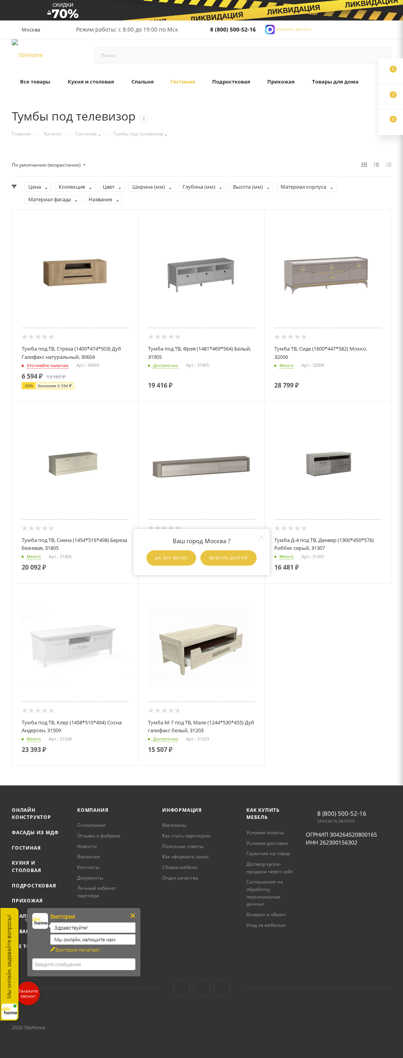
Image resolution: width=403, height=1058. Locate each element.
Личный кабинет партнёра (96, 892)
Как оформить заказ (185, 856)
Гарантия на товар (268, 853)
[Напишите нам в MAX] (270, 29)
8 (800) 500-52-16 (233, 29)
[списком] (376, 164)
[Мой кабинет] (387, 31)
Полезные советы (182, 846)
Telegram (201, 988)
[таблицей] (388, 164)
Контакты (88, 867)
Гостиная (26, 848)
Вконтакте (181, 988)
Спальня (24, 916)
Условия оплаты (265, 832)
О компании (91, 825)
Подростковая (34, 885)
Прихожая (27, 900)
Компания (92, 810)
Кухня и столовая (26, 866)
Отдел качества (180, 877)
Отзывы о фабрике (98, 835)
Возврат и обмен (266, 914)
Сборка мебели (180, 867)
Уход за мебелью (266, 925)
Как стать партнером (186, 835)
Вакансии (88, 856)
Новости (87, 846)
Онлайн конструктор (31, 814)
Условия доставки (267, 843)
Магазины (174, 825)
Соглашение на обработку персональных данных (264, 892)
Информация (182, 810)
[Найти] (381, 55)
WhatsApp (221, 988)
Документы (90, 877)
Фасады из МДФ (35, 832)
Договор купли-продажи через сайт (269, 868)
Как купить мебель (263, 814)
